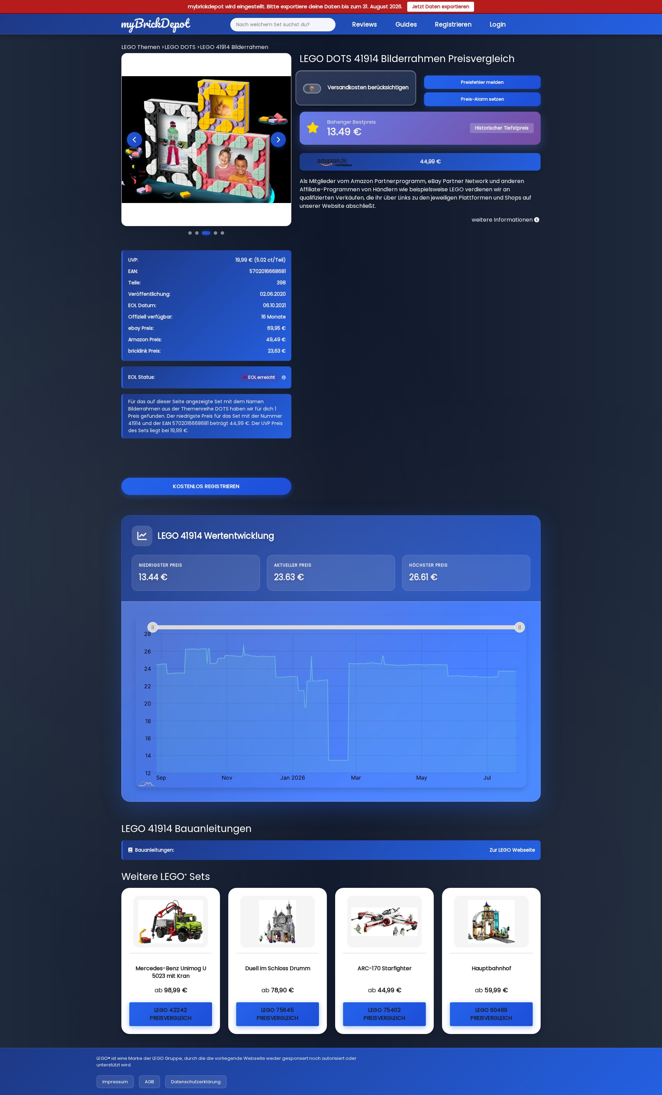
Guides (406, 24)
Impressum (115, 1081)
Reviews (364, 24)
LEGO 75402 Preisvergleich (384, 1014)
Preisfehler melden (482, 82)
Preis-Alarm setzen (482, 99)
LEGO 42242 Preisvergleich (170, 1014)
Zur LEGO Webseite (512, 849)
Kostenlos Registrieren (206, 486)
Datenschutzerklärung (196, 1081)
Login (498, 24)
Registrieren (453, 24)
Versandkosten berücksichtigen (368, 87)
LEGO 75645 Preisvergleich (277, 1014)
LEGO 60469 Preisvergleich (491, 1014)
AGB (149, 1081)
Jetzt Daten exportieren (440, 6)
